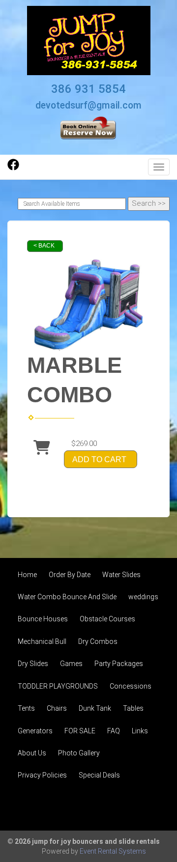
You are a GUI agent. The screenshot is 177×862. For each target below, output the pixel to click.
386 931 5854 (88, 89)
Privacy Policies (42, 775)
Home (27, 575)
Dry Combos (98, 641)
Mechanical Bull (42, 641)
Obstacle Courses (107, 619)
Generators (35, 731)
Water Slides (121, 575)
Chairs (57, 708)
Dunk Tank (95, 708)
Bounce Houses (43, 619)
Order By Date (69, 575)
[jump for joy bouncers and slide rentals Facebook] (13, 168)
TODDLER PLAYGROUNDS (58, 686)
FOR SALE (79, 731)
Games (71, 663)
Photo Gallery (79, 753)
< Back (44, 245)
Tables (133, 708)
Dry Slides (33, 663)
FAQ (113, 731)
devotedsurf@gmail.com (88, 105)
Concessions (130, 686)
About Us (32, 753)
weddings (143, 597)
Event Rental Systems (113, 851)
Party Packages (118, 663)
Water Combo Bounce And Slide (67, 597)
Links (140, 731)
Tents (26, 708)
